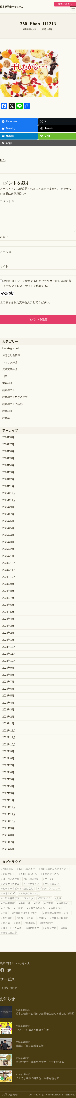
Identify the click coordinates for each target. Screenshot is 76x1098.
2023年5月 (8, 695)
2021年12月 (9, 807)
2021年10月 (9, 821)
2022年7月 (8, 765)
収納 (37, 903)
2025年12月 (9, 493)
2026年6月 (8, 451)
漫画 (20, 918)
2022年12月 (9, 730)
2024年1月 (8, 640)
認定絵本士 (33, 927)
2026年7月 (8, 444)
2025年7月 (8, 514)
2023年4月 (8, 702)
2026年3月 (8, 472)
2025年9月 (8, 507)
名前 (4, 237)
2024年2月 (8, 632)
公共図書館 (9, 903)
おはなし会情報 (11, 355)
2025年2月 (8, 549)
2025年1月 (8, 556)
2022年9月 (8, 751)
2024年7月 (8, 598)
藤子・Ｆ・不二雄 (12, 927)
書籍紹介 (7, 383)
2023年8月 (8, 675)
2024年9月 (8, 584)
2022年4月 (8, 786)
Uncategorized (10, 348)
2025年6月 (8, 521)
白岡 (30, 918)
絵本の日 (30, 923)
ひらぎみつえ (32, 878)
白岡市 (42, 918)
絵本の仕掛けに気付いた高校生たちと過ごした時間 (45, 1013)
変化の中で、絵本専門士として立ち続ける (40, 1062)
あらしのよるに (27, 869)
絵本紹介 (7, 411)
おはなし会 (9, 874)
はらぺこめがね (11, 878)
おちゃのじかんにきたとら (55, 869)
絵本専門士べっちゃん (11, 6)
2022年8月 (8, 758)
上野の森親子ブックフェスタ (18, 898)
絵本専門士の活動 (12, 404)
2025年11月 (9, 500)
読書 (64, 927)
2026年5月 (8, 458)
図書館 (49, 903)
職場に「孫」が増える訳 (30, 1046)
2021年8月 (8, 835)
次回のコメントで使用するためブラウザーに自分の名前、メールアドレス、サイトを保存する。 (38, 283)
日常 (4, 376)
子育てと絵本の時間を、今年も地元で (37, 1078)
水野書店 (7, 918)
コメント (7, 201)
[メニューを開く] (73, 9)
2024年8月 (8, 591)
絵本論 (6, 418)
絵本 (18, 923)
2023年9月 (8, 667)
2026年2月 (8, 479)
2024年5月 (8, 612)
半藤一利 (25, 903)
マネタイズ (9, 893)
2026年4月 (8, 465)
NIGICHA (8, 869)
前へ (2, 159)
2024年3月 (8, 626)
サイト (4, 266)
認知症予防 (51, 927)
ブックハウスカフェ (49, 888)
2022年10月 (9, 744)
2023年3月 (8, 709)
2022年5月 (8, 779)
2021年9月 (8, 828)
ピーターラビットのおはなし (18, 888)
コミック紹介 (10, 362)
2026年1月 (8, 486)
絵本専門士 (8, 390)
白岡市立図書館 (60, 918)
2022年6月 (8, 772)
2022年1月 (8, 800)
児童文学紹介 (10, 369)
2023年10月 (9, 661)
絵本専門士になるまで (15, 397)
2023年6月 (8, 688)
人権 (59, 898)
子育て (19, 908)
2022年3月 (8, 793)
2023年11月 (9, 653)
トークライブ (32, 883)
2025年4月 (8, 535)
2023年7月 (8, 681)
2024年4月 (8, 618)
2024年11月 (9, 570)
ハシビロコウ (52, 883)
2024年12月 (9, 563)
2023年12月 (9, 647)
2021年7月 (8, 842)
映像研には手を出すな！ (26, 913)
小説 (5, 913)
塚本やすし (65, 903)
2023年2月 (8, 716)
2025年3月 (8, 542)
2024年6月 (8, 605)
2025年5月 (8, 528)
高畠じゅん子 (10, 932)
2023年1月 (8, 723)
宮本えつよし (58, 908)
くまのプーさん (50, 874)
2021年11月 (9, 814)
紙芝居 (6, 923)
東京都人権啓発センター (58, 913)
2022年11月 (9, 737)
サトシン (49, 878)
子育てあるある (36, 908)
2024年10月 (9, 577)
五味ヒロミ (45, 898)
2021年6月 (8, 849)
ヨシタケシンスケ (29, 893)
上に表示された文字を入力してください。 (26, 302)
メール (6, 251)
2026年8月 (8, 437)
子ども (6, 908)
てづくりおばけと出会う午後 (32, 1029)
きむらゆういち (28, 874)
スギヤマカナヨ (11, 883)
